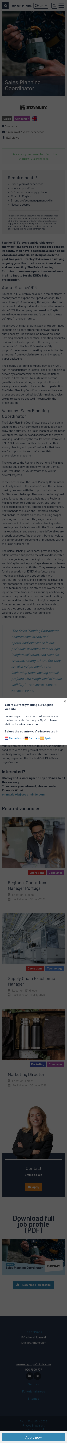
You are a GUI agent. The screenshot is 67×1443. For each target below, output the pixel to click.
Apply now (33, 1437)
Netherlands (16, 738)
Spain (48, 738)
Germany (34, 738)
